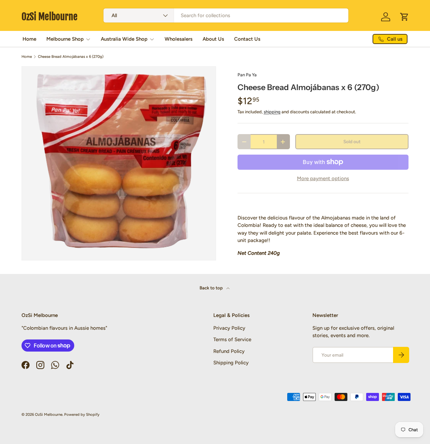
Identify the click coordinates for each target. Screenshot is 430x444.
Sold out (351, 141)
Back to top (212, 287)
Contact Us (247, 39)
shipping (272, 111)
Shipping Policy (231, 363)
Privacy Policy (229, 328)
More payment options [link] (323, 178)
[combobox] (225, 15)
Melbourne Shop (65, 39)
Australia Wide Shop (124, 39)
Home (29, 39)
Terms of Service (232, 339)
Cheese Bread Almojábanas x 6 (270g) (70, 56)
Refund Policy (229, 351)
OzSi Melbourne (48, 414)
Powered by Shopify (81, 414)
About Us (213, 39)
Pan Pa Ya (247, 74)
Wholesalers (178, 39)
